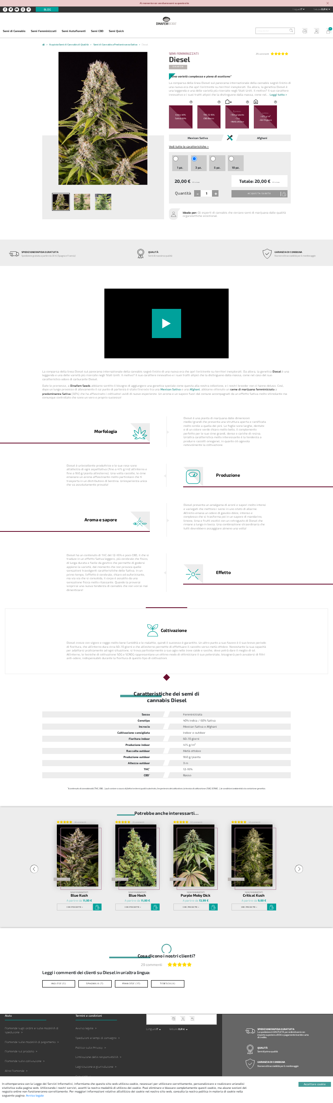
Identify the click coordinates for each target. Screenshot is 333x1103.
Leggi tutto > (278, 94)
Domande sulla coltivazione (23, 1061)
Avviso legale (84, 1028)
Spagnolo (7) (95, 983)
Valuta (317, 9)
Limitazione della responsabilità (97, 1057)
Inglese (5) (58, 983)
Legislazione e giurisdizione (94, 1066)
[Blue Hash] (136, 856)
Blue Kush (79, 895)
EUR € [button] (324, 9)
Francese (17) (131, 983)
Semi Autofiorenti (74, 30)
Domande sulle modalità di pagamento (30, 1042)
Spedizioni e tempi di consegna (96, 1038)
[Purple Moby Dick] (194, 856)
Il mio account (315, 31)
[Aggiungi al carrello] (97, 907)
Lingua (296, 9)
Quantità (183, 193)
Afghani (195, 389)
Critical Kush (253, 895)
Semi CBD (97, 30)
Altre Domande (14, 1070)
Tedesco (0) (167, 983)
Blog (47, 9)
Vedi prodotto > (75, 907)
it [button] (301, 9)
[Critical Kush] (252, 856)
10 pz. (236, 167)
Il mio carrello (327, 31)
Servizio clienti (303, 31)
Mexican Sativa (170, 389)
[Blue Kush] (77, 856)
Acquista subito (259, 193)
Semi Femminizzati (43, 30)
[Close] (327, 3)
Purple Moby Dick (195, 895)
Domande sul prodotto (19, 1051)
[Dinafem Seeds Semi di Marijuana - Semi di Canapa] (43, 45)
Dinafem (178, 66)
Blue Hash (137, 895)
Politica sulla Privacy (89, 1047)
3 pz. (198, 167)
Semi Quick (116, 30)
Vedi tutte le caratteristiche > (189, 146)
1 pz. (180, 167)
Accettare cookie (315, 1084)
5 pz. (217, 167)
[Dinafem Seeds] (166, 21)
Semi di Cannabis (14, 30)
